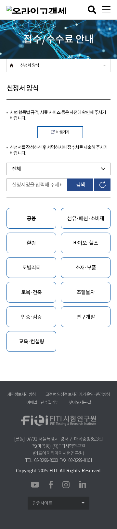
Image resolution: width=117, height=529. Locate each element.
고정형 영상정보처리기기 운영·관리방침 (78, 394)
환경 (31, 243)
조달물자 (85, 292)
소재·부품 (85, 267)
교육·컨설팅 (31, 341)
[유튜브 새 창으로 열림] (35, 485)
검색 (80, 184)
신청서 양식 (29, 65)
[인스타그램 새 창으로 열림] (66, 484)
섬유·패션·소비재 (85, 218)
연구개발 (85, 317)
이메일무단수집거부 (42, 402)
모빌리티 (31, 267)
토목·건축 (31, 292)
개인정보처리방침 (21, 394)
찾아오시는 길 (80, 402)
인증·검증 (31, 317)
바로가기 (62, 132)
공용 (31, 218)
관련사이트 (42, 503)
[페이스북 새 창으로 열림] (51, 484)
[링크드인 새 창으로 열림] (82, 484)
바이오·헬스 (85, 243)
